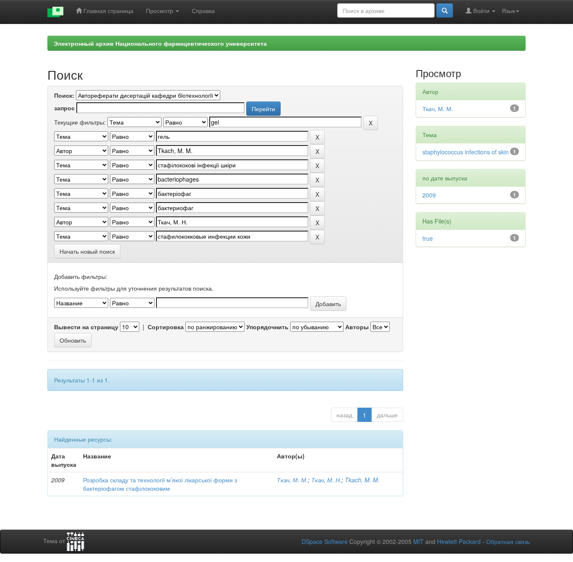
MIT (418, 541)
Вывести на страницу (86, 327)
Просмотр (160, 10)
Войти (481, 10)
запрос (64, 108)
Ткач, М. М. (292, 480)
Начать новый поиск (87, 251)
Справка (203, 10)
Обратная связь (508, 541)
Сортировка (166, 327)
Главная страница (107, 10)
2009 (429, 195)
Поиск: (64, 95)
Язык (508, 10)
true (427, 238)
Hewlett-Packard (459, 541)
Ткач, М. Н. (326, 480)
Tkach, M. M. (362, 480)
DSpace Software (325, 541)
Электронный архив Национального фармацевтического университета (160, 43)
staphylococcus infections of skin (465, 152)
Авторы (357, 327)
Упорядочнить (267, 327)
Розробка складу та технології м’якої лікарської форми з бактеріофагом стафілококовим (160, 484)
